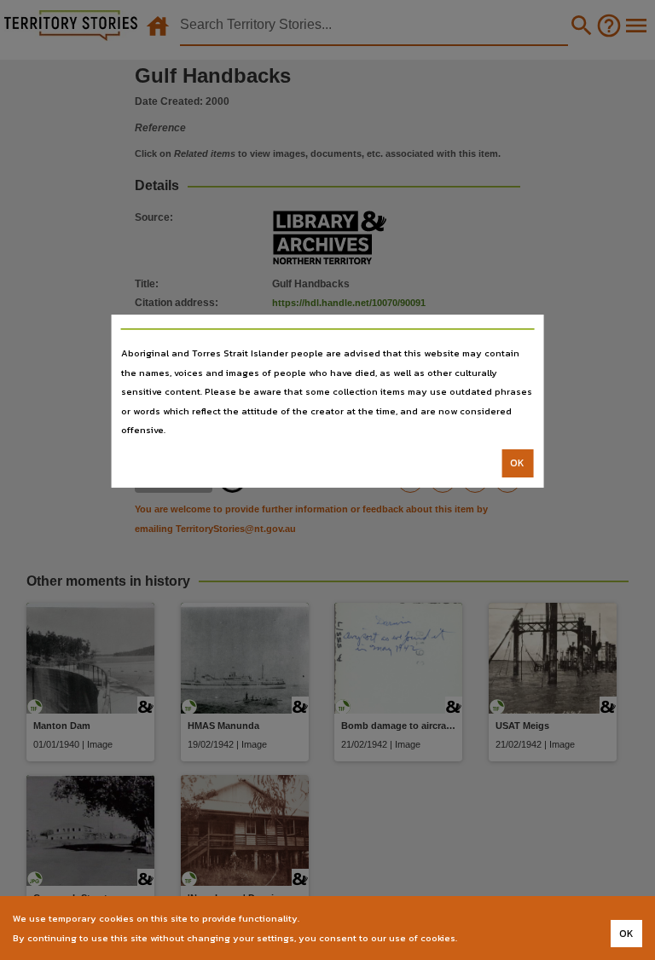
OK (517, 463)
